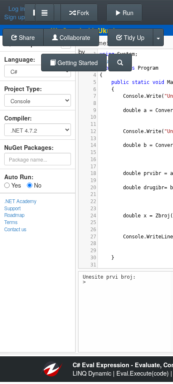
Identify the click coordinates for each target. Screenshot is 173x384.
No (37, 185)
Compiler (17, 118)
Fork (82, 12)
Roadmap (14, 215)
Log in (16, 8)
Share (26, 37)
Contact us (15, 229)
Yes (15, 185)
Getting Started (77, 62)
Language (18, 59)
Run (127, 12)
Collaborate (74, 37)
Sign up (14, 17)
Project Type (22, 88)
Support (12, 208)
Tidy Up (133, 37)
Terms (11, 222)
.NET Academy (20, 201)
